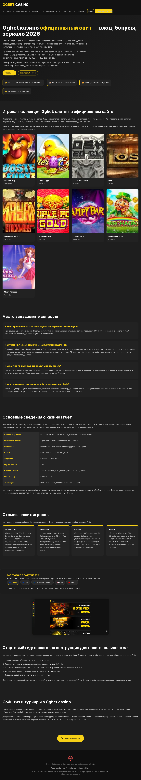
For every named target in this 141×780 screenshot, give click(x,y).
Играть (8, 73)
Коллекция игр (51, 11)
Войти (90, 11)
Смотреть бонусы (28, 73)
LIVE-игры (7, 11)
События (80, 11)
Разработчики (67, 11)
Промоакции (37, 11)
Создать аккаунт (102, 11)
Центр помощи (21, 11)
